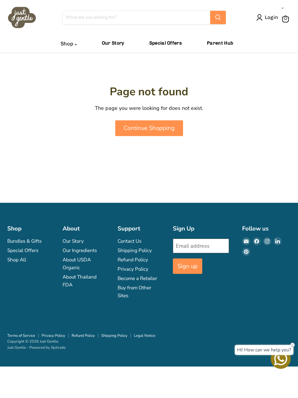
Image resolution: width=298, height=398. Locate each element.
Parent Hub (220, 43)
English (272, 8)
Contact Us (129, 241)
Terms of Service (21, 335)
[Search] (218, 17)
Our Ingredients (80, 250)
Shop (67, 43)
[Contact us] (281, 359)
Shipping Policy (135, 250)
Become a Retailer (137, 278)
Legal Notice (144, 335)
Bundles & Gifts (24, 241)
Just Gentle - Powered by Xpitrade (36, 347)
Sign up (188, 266)
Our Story (113, 43)
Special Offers (165, 43)
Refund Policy (133, 259)
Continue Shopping (149, 128)
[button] (268, 17)
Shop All (16, 259)
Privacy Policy (133, 269)
